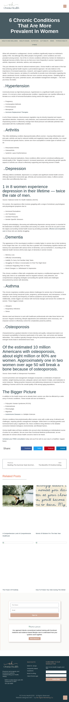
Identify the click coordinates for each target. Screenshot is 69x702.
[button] (64, 6)
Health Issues (24, 41)
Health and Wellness (10, 41)
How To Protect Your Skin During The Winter (51, 590)
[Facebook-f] (4, 688)
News (52, 41)
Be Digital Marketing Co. (44, 698)
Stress (34, 44)
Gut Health (44, 41)
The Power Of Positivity (10, 590)
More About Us (34, 638)
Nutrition (34, 41)
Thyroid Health (61, 41)
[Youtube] (12, 688)
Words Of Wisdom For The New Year (48, 533)
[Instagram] (8, 688)
